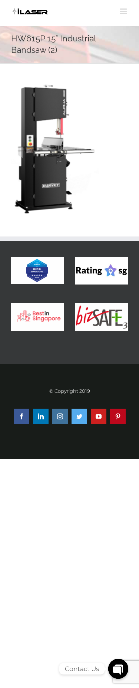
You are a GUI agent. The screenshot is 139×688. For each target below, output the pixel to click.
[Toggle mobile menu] (124, 11)
